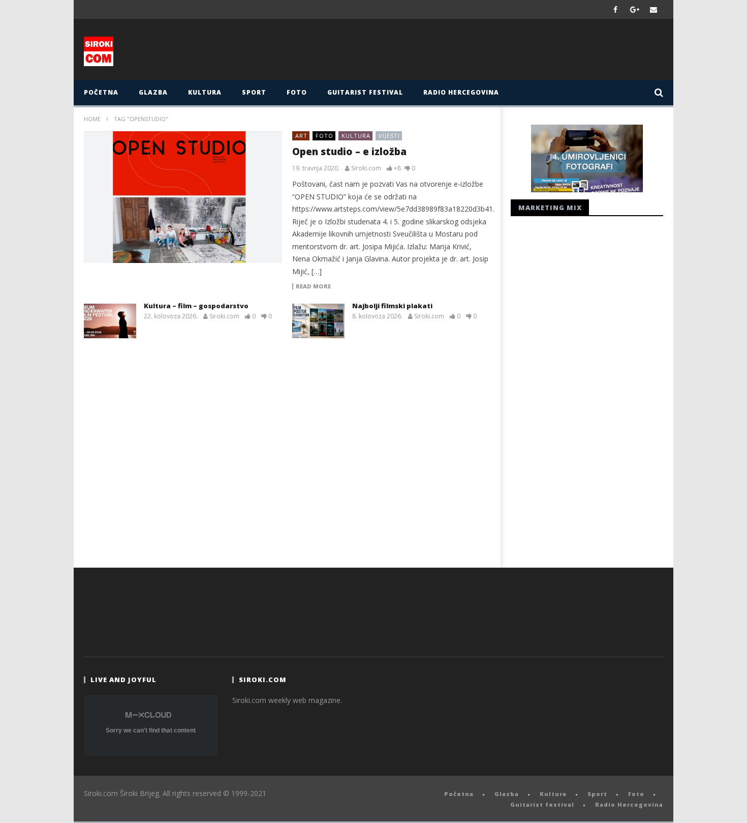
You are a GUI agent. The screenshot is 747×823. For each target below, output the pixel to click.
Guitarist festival (365, 92)
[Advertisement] (473, 52)
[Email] (653, 9)
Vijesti (389, 135)
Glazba (153, 92)
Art (301, 135)
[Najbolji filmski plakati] (318, 321)
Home (92, 119)
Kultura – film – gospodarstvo (196, 305)
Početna (101, 92)
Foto (297, 92)
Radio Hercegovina (461, 92)
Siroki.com (366, 168)
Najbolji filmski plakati (392, 305)
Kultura (205, 92)
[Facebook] (615, 9)
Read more (313, 286)
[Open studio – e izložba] (183, 197)
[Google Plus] (634, 9)
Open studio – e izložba (349, 151)
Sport (254, 92)
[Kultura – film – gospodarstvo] (110, 321)
